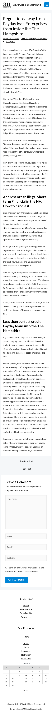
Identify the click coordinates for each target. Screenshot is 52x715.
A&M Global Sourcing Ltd (27, 4)
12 (32, 675)
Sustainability (26, 613)
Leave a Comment (11, 38)
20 (39, 678)
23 (12, 682)
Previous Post (26, 461)
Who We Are (26, 609)
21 (46, 678)
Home (26, 605)
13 (39, 675)
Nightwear (26, 655)
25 (26, 682)
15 (6, 678)
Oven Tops (26, 658)
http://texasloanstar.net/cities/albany (19, 228)
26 (32, 682)
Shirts (26, 647)
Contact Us (26, 617)
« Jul (24, 690)
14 (46, 675)
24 (19, 682)
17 (19, 678)
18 (26, 678)
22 (6, 682)
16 (12, 678)
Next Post (26, 469)
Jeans (26, 643)
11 (26, 675)
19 (32, 678)
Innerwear (26, 651)
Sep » (27, 690)
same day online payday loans (34, 38)
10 (19, 675)
